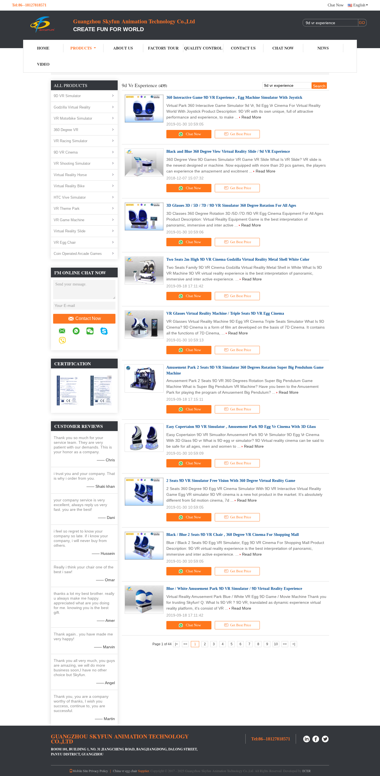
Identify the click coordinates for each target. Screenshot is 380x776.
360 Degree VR (66, 130)
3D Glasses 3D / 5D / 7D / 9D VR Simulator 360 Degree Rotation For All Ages (231, 205)
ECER (306, 770)
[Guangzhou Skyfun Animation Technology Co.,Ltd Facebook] (316, 738)
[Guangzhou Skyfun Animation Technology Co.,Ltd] (42, 24)
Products (81, 48)
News (323, 48)
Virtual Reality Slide (69, 231)
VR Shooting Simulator (72, 163)
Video (43, 64)
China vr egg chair (125, 770)
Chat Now (336, 5)
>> (285, 644)
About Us (123, 48)
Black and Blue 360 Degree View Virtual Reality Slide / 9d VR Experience (228, 151)
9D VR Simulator (67, 96)
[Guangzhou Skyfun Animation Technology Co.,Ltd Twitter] (325, 738)
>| (293, 644)
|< (176, 644)
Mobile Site (80, 770)
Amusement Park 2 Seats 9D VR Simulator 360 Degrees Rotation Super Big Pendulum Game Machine (245, 370)
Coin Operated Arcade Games (78, 254)
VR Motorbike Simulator (73, 118)
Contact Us (243, 48)
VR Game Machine (69, 220)
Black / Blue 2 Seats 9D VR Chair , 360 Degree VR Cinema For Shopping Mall (232, 535)
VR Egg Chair (65, 242)
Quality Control (203, 48)
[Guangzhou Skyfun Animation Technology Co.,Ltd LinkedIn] (306, 738)
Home (43, 48)
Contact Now (88, 318)
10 (276, 644)
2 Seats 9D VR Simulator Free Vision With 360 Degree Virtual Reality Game (230, 481)
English (359, 5)
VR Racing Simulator (70, 141)
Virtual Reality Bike (69, 186)
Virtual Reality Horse (70, 175)
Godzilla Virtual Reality (72, 107)
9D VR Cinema (66, 152)
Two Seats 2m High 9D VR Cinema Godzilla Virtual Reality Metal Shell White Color (237, 259)
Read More (251, 117)
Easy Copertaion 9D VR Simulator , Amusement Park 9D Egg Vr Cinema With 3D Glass (241, 427)
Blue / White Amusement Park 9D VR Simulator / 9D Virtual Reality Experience (234, 589)
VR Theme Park (67, 208)
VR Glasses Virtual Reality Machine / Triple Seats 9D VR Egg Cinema (225, 313)
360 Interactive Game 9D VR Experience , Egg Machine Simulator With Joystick (234, 97)
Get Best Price (240, 134)
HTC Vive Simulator (70, 197)
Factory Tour (163, 48)
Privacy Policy (98, 770)
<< (185, 644)
